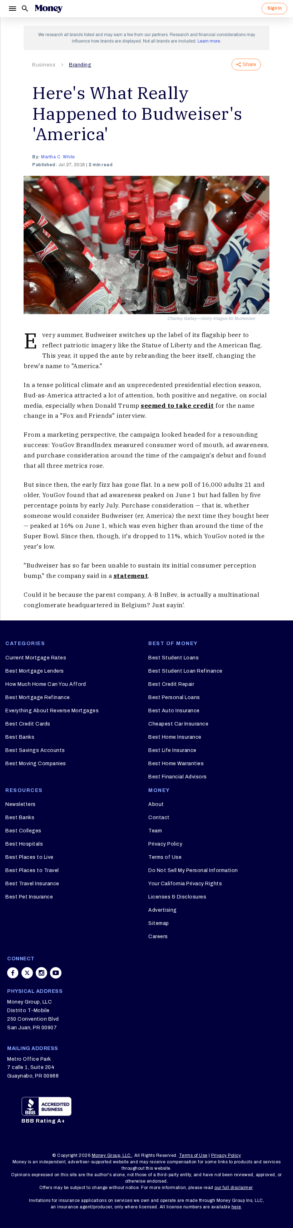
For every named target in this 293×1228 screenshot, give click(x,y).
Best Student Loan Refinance (185, 671)
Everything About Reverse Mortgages (52, 710)
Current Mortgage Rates (35, 657)
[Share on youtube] (55, 973)
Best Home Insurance (175, 737)
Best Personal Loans (174, 697)
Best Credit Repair (171, 684)
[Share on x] (27, 973)
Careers (158, 936)
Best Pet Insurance (29, 897)
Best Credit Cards (27, 724)
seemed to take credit (177, 406)
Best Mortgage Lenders (34, 671)
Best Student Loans (173, 657)
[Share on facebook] (13, 973)
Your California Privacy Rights (185, 883)
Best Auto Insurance (174, 710)
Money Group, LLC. (112, 1155)
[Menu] (12, 8)
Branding (80, 65)
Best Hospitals (24, 844)
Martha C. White (58, 156)
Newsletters (20, 804)
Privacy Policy (165, 844)
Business (43, 65)
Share (249, 64)
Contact (159, 817)
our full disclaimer (233, 1187)
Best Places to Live (29, 857)
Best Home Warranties (176, 763)
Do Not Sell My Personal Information (193, 870)
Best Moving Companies (35, 763)
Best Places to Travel (32, 870)
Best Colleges (23, 830)
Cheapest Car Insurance (178, 724)
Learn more (209, 41)
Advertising (162, 910)
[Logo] (48, 8)
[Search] (25, 8)
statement (131, 576)
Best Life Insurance (172, 750)
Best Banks (19, 737)
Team (155, 830)
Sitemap (158, 923)
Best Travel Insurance (32, 883)
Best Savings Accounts (35, 750)
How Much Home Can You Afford (45, 684)
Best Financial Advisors (177, 776)
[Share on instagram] (41, 973)
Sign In (274, 8)
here (236, 1206)
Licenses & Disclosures (177, 897)
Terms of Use (165, 857)
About (156, 804)
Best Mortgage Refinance (37, 697)
